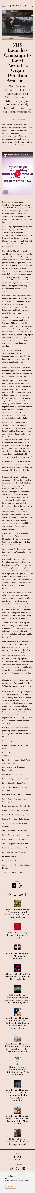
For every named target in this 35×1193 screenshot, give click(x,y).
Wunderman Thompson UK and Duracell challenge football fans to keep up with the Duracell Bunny (17, 1023)
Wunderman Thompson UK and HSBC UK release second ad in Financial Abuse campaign (17, 1095)
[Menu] (4, 6)
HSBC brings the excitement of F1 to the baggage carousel (17, 1142)
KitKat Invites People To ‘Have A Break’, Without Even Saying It (17, 977)
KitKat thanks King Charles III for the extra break (18, 935)
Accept (11, 1186)
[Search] (32, 6)
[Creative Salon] (17, 6)
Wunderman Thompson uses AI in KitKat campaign (17, 956)
